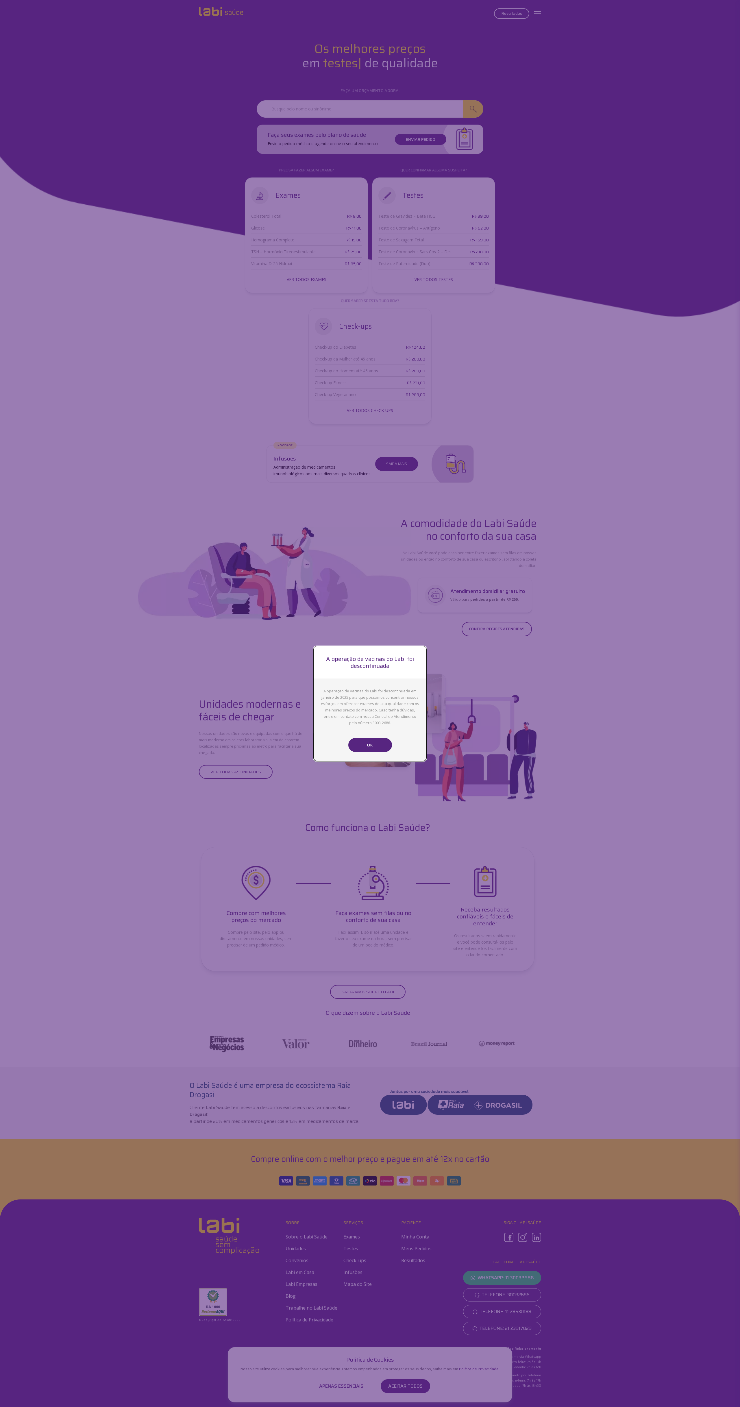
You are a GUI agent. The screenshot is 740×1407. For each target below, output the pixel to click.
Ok (370, 745)
